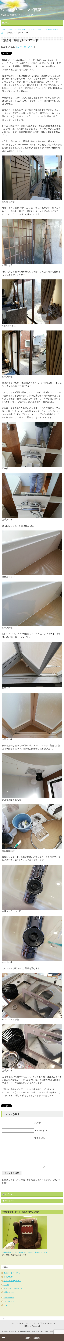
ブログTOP (8, 1277)
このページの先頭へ (33, 1338)
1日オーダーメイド (25, 47)
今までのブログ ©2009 (13, 1288)
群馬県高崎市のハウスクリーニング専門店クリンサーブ (24, 1252)
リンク (6, 1285)
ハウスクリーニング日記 (21, 10)
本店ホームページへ (12, 1273)
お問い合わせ (9, 1292)
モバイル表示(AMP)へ (12, 1281)
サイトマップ (9, 1301)
